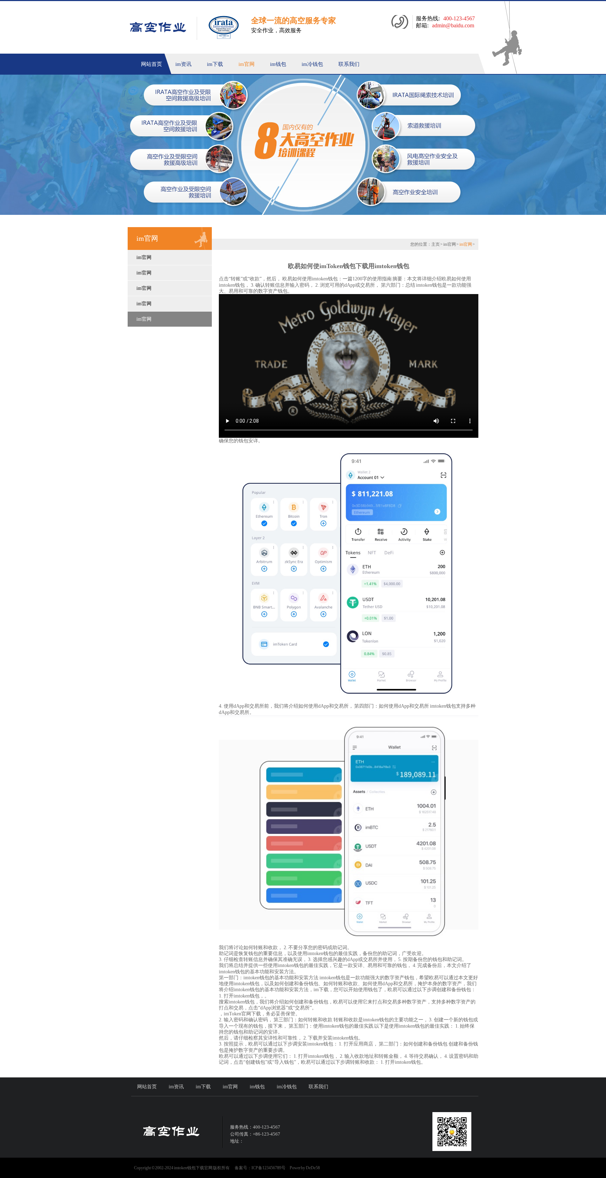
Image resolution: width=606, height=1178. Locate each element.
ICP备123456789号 (268, 1167)
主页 (435, 244)
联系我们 (348, 64)
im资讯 (183, 64)
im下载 (215, 64)
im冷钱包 (312, 64)
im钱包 (278, 64)
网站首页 (151, 64)
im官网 (246, 64)
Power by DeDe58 (305, 1167)
